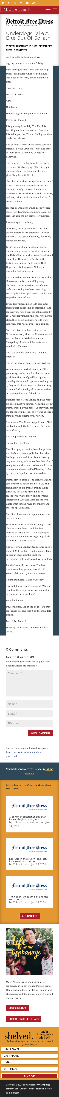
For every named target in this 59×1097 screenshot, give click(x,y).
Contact (23, 1088)
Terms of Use (12, 1088)
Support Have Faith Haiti (24, 1019)
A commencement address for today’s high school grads (27, 818)
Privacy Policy (43, 1084)
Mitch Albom (16, 46)
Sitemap (40, 1088)
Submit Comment (40, 732)
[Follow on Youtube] (27, 2)
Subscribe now (17, 1007)
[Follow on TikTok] (33, 2)
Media (31, 1088)
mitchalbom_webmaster (28, 822)
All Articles (29, 916)
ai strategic (14, 1092)
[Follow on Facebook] (8, 2)
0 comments (20, 50)
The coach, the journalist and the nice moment (28, 898)
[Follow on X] (14, 2)
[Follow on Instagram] (20, 2)
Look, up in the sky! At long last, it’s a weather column (28, 860)
